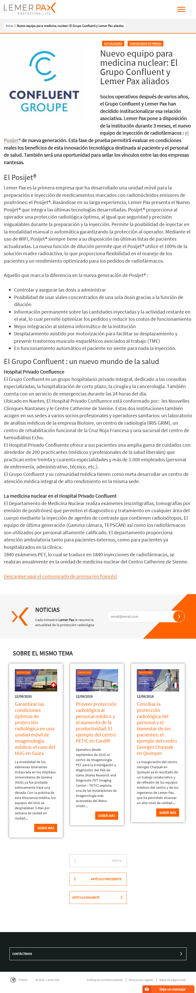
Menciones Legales (141, 980)
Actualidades (113, 43)
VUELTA (116, 860)
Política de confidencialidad (105, 980)
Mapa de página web (172, 980)
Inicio (9, 26)
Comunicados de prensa (145, 43)
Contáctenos (22, 954)
